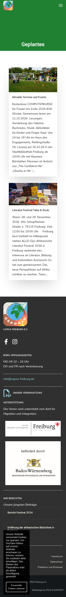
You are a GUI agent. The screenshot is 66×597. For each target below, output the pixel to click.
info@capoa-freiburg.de (18, 379)
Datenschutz (56, 561)
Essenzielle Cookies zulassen (16, 587)
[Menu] (59, 5)
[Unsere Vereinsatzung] (33, 393)
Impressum (57, 556)
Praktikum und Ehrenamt (50, 567)
